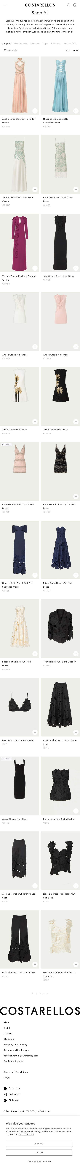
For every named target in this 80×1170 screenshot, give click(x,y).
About (7, 1023)
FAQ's (7, 1078)
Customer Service (13, 1061)
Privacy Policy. (26, 1134)
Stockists (9, 1039)
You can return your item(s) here (21, 1056)
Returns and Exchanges (16, 1050)
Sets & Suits (70, 44)
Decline (39, 1152)
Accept (39, 1144)
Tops (45, 44)
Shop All (6, 44)
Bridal (7, 1028)
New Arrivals (20, 44)
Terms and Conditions (16, 1072)
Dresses (35, 44)
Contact (8, 1033)
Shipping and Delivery (15, 1045)
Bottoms (55, 44)
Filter (76, 50)
